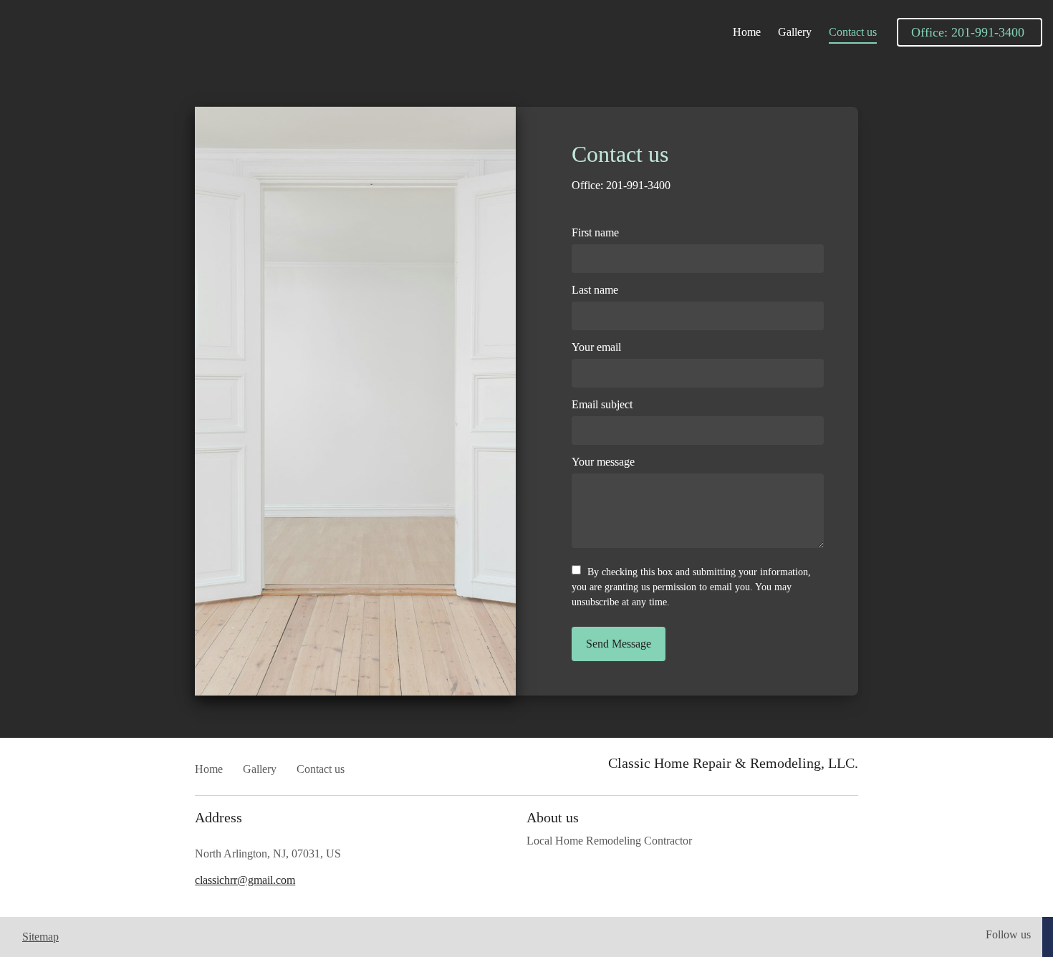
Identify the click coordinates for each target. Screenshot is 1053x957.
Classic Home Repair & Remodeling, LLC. (733, 763)
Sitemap (40, 936)
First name (595, 232)
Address (218, 817)
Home (747, 32)
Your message (603, 462)
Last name (595, 290)
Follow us (1008, 934)
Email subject (602, 404)
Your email (596, 347)
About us (554, 817)
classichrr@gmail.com (245, 880)
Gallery (795, 32)
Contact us (853, 32)
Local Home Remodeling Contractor (609, 841)
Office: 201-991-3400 (622, 185)
